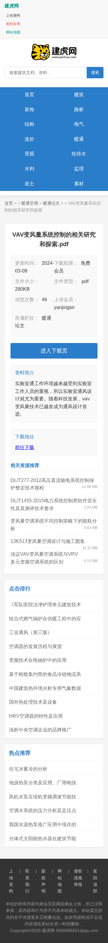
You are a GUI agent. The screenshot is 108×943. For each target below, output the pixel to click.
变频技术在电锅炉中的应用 (38, 660)
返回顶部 (95, 881)
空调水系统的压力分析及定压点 (42, 810)
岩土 (29, 183)
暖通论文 (51, 203)
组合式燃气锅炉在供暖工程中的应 (45, 618)
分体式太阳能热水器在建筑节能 (42, 838)
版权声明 (43, 881)
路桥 (79, 109)
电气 (79, 124)
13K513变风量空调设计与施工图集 (47, 541)
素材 (79, 183)
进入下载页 (54, 351)
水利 (29, 168)
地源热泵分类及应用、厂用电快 (42, 782)
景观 (29, 153)
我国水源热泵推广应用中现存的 (42, 824)
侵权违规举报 (78, 878)
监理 (79, 168)
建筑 (79, 94)
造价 (29, 139)
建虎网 (11, 5)
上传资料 (13, 15)
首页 (29, 94)
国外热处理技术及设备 (33, 702)
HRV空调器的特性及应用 (36, 716)
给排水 (79, 153)
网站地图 (13, 32)
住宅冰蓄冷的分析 (28, 768)
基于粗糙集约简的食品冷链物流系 (45, 674)
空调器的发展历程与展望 (35, 646)
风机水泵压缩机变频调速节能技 (42, 796)
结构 (29, 124)
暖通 (79, 139)
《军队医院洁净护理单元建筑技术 (45, 604)
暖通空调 (29, 203)
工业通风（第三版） (30, 632)
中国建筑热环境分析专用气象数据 (45, 688)
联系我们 (27, 881)
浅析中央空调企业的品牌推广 (40, 729)
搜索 (95, 72)
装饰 (29, 109)
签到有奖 (13, 24)
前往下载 (24, 447)
